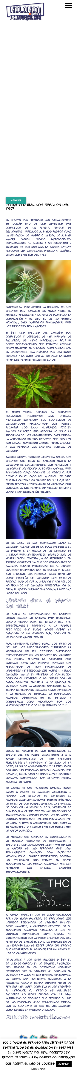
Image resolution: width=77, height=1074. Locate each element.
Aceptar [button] (63, 1064)
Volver (16, 200)
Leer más (38, 1069)
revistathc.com (50, 1016)
